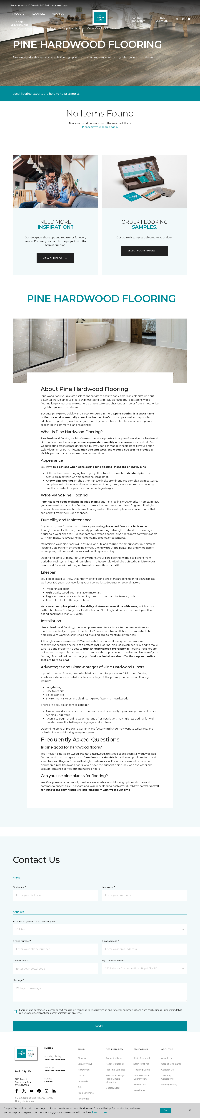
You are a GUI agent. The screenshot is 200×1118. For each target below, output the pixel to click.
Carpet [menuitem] (81, 1075)
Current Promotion (137, 19)
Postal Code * (20, 961)
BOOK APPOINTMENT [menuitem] (19, 24)
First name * (19, 887)
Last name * (108, 887)
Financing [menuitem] (83, 1098)
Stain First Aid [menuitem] (141, 1064)
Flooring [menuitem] (82, 1058)
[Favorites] (183, 19)
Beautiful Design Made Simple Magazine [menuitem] (115, 1079)
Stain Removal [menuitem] (141, 1058)
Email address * (110, 941)
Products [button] (17, 13)
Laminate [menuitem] (83, 1081)
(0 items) (189, 19)
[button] (177, 19)
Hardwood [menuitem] (84, 1069)
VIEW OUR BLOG (52, 258)
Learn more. (99, 1112)
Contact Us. (74, 93)
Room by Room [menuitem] (114, 1058)
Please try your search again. (100, 127)
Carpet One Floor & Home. (38, 1098)
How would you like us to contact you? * (34, 921)
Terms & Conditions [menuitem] (167, 1077)
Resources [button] (38, 13)
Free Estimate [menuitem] (86, 1093)
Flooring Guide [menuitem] (141, 1069)
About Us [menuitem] (166, 1058)
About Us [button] (58, 13)
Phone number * (22, 941)
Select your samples (141, 250)
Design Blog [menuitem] (113, 1087)
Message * (18, 980)
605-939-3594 (60, 5)
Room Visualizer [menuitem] (115, 1064)
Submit (100, 1025)
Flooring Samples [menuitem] (115, 1069)
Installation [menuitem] (139, 1090)
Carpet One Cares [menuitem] (171, 1064)
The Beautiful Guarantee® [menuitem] (141, 1077)
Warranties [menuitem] (139, 1084)
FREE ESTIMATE (162, 19)
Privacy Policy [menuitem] (169, 1084)
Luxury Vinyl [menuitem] (85, 1064)
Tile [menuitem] (80, 1087)
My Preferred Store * (113, 961)
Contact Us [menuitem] (167, 1069)
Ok (165, 1110)
